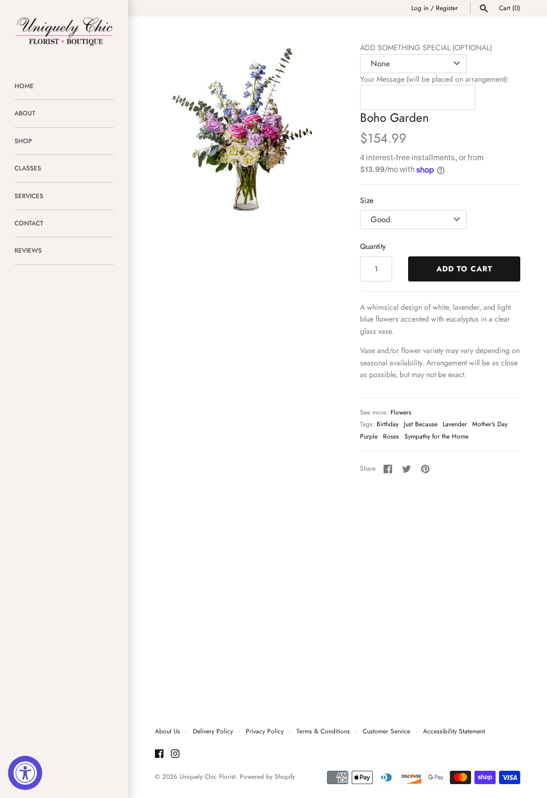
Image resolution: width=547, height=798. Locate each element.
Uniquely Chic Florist (207, 776)
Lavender (455, 423)
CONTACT (28, 223)
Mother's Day (489, 423)
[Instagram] (175, 754)
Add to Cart (464, 268)
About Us (167, 731)
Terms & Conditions (323, 731)
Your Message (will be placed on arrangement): (434, 79)
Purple (369, 436)
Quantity (373, 246)
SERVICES (28, 195)
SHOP (23, 140)
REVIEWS (28, 250)
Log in (419, 7)
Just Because (420, 423)
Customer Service (386, 731)
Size (366, 200)
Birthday (387, 423)
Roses (391, 436)
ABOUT (24, 113)
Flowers (400, 412)
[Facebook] (159, 754)
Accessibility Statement (454, 731)
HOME (24, 85)
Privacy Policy (265, 731)
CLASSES (27, 168)
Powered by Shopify (267, 776)
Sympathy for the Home (436, 436)
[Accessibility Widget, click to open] (25, 773)
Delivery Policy (213, 731)
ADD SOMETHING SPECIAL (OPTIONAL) (426, 47)
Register (447, 7)
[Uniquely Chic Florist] (64, 31)
